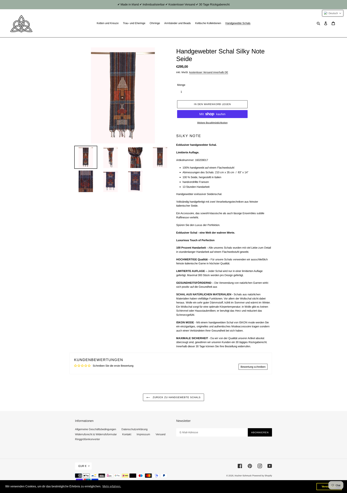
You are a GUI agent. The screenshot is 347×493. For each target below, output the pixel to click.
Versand (160, 434)
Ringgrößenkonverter (87, 439)
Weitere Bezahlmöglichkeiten (212, 122)
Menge (181, 84)
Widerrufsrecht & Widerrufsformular (96, 434)
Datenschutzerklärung (134, 429)
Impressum (143, 434)
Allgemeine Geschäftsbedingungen (95, 429)
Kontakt (126, 434)
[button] (332, 13)
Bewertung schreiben (253, 366)
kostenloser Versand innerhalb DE (208, 72)
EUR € (82, 465)
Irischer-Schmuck (243, 475)
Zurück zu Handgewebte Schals (176, 397)
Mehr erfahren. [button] (111, 486)
